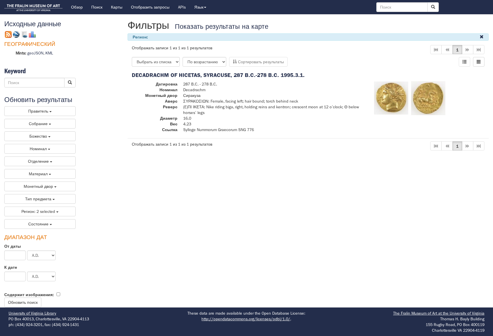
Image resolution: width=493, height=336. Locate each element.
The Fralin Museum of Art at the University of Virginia (438, 313)
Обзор (77, 7)
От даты (12, 246)
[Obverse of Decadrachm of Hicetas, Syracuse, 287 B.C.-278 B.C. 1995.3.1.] (391, 97)
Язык (198, 7)
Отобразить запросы (150, 7)
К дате (10, 267)
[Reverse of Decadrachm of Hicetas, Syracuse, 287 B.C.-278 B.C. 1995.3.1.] (428, 97)
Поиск (96, 7)
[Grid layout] (478, 62)
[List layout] (464, 62)
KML (49, 53)
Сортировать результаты (260, 61)
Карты (116, 7)
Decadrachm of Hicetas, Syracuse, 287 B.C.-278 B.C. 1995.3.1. (218, 75)
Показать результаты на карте (221, 26)
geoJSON (35, 53)
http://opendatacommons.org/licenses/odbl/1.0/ (245, 318)
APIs (182, 7)
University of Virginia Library (32, 313)
